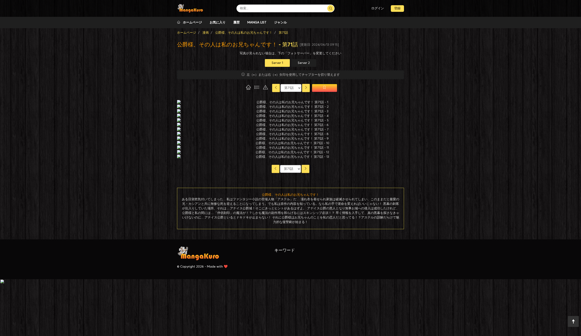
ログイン (377, 8)
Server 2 (304, 63)
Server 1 (277, 63)
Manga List (256, 22)
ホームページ (191, 22)
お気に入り (218, 22)
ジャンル (280, 22)
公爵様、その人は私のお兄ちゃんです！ (227, 45)
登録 (397, 8)
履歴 (236, 22)
